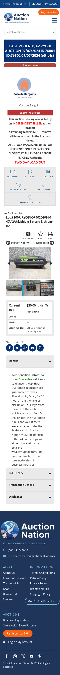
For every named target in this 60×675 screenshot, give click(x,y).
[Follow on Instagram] (15, 656)
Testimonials (11, 583)
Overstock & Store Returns (19, 625)
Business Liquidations (16, 620)
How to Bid (10, 594)
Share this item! (14, 342)
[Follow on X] (23, 656)
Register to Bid (48, 12)
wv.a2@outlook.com (24, 452)
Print (50, 238)
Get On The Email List (14, 4)
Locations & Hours (14, 578)
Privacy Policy (38, 583)
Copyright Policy (40, 594)
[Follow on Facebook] (6, 656)
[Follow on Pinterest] (40, 656)
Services (8, 599)
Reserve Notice (39, 589)
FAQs (6, 589)
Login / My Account (20, 642)
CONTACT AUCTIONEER (30, 113)
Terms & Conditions (42, 573)
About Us (9, 573)
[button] (30, 263)
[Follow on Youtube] (31, 656)
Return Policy (38, 578)
